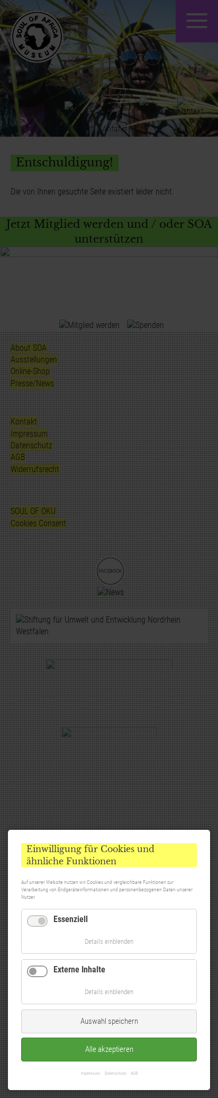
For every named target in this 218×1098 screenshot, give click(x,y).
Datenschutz (115, 1073)
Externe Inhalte (79, 969)
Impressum (90, 1073)
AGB (134, 1073)
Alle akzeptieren (109, 1049)
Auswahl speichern (109, 1021)
